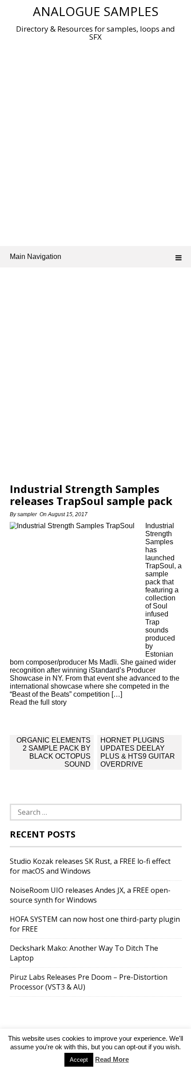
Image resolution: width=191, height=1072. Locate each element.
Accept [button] (79, 1059)
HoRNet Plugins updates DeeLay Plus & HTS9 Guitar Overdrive (137, 752)
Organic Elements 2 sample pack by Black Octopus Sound (53, 752)
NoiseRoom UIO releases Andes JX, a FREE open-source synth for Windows (90, 895)
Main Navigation (35, 256)
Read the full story (38, 702)
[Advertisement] (95, 142)
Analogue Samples (96, 11)
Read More (112, 1059)
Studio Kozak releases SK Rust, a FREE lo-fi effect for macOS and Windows (90, 866)
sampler (27, 514)
